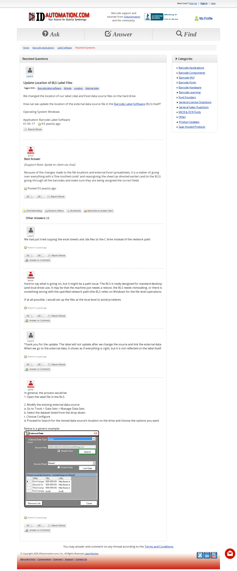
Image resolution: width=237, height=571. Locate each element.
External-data (92, 88)
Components (44, 559)
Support (69, 559)
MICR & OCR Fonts (190, 112)
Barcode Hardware (190, 87)
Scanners (57, 559)
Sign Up (193, 3)
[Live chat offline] (230, 553)
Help (213, 3)
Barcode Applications (43, 47)
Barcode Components (192, 73)
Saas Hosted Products (192, 127)
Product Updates (189, 122)
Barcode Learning (190, 92)
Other (182, 117)
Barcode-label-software (49, 88)
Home (26, 47)
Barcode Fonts (187, 82)
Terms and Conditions (159, 546)
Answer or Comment (39, 260)
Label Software (64, 47)
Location (78, 88)
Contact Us (81, 559)
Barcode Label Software (129, 104)
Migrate (67, 88)
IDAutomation (132, 16)
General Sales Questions (194, 107)
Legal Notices (91, 553)
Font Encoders (187, 97)
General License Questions (195, 102)
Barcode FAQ (187, 78)
